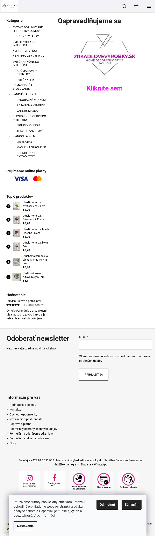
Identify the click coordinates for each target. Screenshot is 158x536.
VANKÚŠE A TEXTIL (25, 94)
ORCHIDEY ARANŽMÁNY (28, 56)
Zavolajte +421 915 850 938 (36, 460)
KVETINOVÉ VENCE (25, 50)
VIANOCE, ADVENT (25, 136)
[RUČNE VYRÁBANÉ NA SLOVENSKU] (79, 480)
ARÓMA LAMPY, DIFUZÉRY (27, 72)
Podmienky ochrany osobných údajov (33, 428)
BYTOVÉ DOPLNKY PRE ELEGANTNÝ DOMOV (28, 29)
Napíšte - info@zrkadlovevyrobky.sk (79, 460)
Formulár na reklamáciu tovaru (29, 438)
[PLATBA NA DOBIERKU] (128, 480)
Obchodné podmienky (23, 414)
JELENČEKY (24, 141)
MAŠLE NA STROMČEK (31, 147)
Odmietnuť (107, 505)
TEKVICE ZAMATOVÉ (30, 130)
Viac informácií (45, 515)
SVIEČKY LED (25, 79)
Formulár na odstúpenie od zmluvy (31, 433)
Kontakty (15, 409)
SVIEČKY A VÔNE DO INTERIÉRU (26, 63)
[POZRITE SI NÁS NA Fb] (54, 480)
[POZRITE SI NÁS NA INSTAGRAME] (29, 480)
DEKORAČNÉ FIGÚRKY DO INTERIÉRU (29, 118)
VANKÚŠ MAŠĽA (27, 110)
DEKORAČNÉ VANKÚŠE (31, 99)
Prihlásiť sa (94, 374)
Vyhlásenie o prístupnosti (25, 419)
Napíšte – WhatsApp (94, 464)
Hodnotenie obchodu (22, 404)
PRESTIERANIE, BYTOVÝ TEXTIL (27, 154)
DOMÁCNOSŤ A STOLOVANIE (23, 87)
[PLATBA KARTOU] (103, 480)
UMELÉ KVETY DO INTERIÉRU (24, 43)
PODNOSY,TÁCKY (28, 36)
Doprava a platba (20, 424)
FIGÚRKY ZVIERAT (28, 125)
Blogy (13, 443)
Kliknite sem (105, 88)
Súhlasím (131, 505)
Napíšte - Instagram (66, 464)
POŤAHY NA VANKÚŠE (31, 105)
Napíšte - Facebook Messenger (123, 460)
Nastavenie (25, 526)
